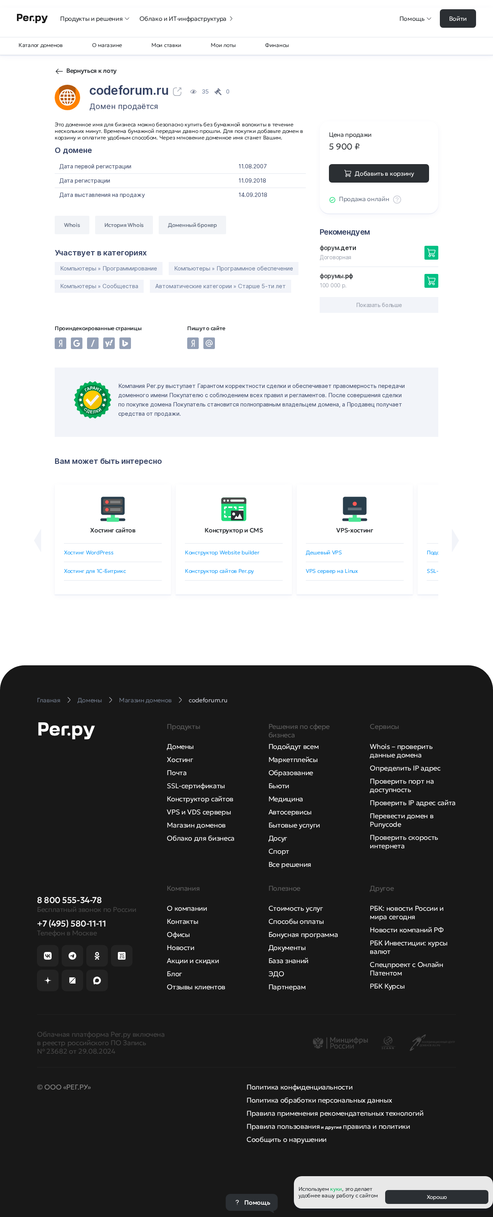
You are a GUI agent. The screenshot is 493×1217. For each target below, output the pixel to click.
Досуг (277, 838)
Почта (176, 772)
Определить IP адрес (405, 768)
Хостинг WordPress (88, 552)
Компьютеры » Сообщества (99, 286)
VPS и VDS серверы (199, 811)
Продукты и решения (91, 18)
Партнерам (287, 986)
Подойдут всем (293, 746)
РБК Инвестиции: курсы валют (408, 947)
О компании (187, 908)
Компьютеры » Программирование (108, 268)
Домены (180, 746)
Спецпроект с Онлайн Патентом (406, 968)
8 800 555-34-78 (69, 900)
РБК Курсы (387, 986)
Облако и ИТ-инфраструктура (182, 18)
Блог (174, 973)
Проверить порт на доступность (402, 785)
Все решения (289, 864)
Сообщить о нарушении (286, 1139)
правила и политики (376, 1126)
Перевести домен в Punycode (401, 820)
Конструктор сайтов (200, 798)
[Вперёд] (455, 540)
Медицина (285, 798)
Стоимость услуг (295, 908)
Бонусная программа (303, 934)
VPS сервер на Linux (332, 570)
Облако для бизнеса (201, 838)
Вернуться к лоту (91, 70)
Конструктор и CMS (234, 530)
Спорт (278, 851)
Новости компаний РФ (406, 929)
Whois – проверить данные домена (401, 750)
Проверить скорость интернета (404, 841)
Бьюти (278, 785)
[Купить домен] (431, 253)
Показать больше (379, 305)
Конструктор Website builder (222, 552)
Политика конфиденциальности (299, 1087)
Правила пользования (283, 1126)
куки (336, 1188)
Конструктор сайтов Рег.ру (219, 570)
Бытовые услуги (294, 825)
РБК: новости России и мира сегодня (406, 912)
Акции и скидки (193, 960)
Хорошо (437, 1196)
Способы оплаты (296, 921)
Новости (180, 947)
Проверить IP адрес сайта (412, 802)
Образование (290, 772)
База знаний (288, 960)
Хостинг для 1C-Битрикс (95, 570)
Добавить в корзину (384, 173)
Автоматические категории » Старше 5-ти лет (220, 286)
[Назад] (38, 540)
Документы (287, 947)
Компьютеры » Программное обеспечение (233, 268)
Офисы (178, 934)
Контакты (182, 921)
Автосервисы (290, 811)
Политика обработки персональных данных (319, 1100)
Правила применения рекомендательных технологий (334, 1113)
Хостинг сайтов (113, 530)
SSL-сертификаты (196, 785)
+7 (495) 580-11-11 (71, 923)
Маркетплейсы (293, 759)
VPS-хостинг (354, 530)
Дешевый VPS (324, 552)
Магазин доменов (196, 825)
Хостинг (180, 759)
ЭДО (276, 973)
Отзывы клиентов (196, 986)
